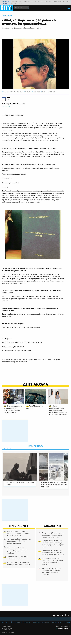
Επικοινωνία (27, 622)
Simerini (20, 1)
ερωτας (52, 92)
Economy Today (35, 1)
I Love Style (47, 1)
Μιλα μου (7, 16)
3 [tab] (10, 448)
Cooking (67, 1)
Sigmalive (14, 1)
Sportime (27, 1)
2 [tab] (7, 448)
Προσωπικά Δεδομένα (41, 622)
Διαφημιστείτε (56, 622)
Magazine (61, 1)
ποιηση (27, 92)
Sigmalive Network (5, 2)
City (42, 1)
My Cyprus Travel (17, 3)
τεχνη (44, 92)
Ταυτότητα (16, 622)
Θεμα (35, 445)
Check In (55, 1)
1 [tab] (4, 448)
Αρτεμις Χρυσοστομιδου (12, 92)
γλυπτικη (36, 92)
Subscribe (66, 622)
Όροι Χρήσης (6, 622)
